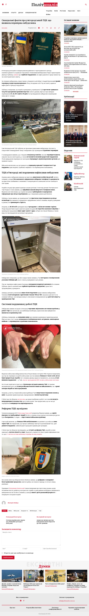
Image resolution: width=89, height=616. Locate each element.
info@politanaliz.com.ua (67, 601)
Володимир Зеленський (16, 488)
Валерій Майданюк (7, 589)
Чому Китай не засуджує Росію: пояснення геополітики (74, 116)
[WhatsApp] (51, 28)
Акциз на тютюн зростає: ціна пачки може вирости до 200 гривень (46, 521)
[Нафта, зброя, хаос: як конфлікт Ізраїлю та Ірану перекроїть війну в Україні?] (77, 576)
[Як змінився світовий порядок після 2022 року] (75, 136)
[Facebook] (6, 4)
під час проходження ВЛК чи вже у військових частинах (41, 380)
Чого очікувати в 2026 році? (55, 584)
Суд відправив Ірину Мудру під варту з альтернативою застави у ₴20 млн (75, 64)
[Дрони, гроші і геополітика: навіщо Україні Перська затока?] (12, 576)
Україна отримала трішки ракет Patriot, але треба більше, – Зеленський (75, 39)
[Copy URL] (59, 28)
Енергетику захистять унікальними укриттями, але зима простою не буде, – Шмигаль (75, 79)
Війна (10, 510)
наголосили (21, 399)
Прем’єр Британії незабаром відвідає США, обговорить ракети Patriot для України (73, 87)
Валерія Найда (13, 503)
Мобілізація (33, 510)
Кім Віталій (78, 184)
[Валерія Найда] (4, 503)
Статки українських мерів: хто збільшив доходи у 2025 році (15, 521)
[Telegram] (3, 4)
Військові (16, 510)
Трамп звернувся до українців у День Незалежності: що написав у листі (75, 56)
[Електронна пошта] (55, 28)
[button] (86, 4)
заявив (16, 75)
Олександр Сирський (25, 413)
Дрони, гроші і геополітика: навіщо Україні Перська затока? (11, 585)
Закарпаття (24, 510)
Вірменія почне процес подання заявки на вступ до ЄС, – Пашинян (75, 71)
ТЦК (40, 510)
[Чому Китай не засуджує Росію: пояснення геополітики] (75, 112)
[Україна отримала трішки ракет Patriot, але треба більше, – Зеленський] (75, 30)
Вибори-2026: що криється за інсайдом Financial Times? (32, 585)
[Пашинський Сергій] (68, 159)
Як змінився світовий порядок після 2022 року (74, 141)
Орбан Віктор (79, 174)
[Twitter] (47, 28)
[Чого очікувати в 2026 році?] (55, 576)
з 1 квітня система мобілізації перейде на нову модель (24, 434)
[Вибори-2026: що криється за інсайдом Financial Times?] (33, 576)
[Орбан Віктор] (68, 176)
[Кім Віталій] (68, 187)
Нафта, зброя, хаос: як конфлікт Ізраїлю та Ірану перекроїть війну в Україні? (77, 585)
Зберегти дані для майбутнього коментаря (18, 553)
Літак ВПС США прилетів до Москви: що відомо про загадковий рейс (73, 48)
